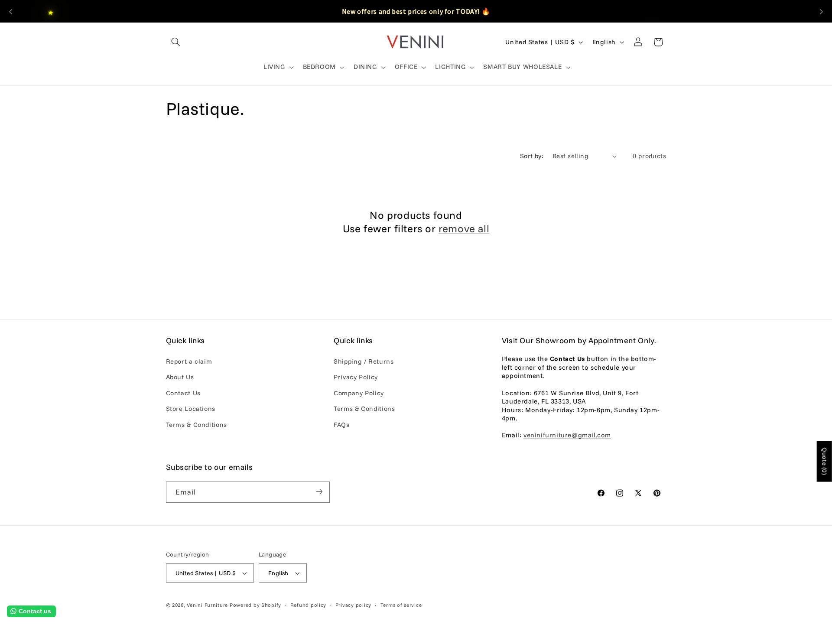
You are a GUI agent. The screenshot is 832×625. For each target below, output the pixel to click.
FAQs (342, 424)
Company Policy (359, 393)
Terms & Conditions (196, 424)
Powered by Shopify (255, 605)
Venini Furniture (208, 605)
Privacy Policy (356, 377)
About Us (180, 377)
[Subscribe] (319, 491)
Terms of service (401, 605)
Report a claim (189, 361)
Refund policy (308, 605)
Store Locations (190, 408)
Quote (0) (825, 461)
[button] (176, 42)
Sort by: (531, 156)
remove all (464, 228)
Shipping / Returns (363, 361)
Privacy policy (353, 605)
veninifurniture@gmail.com (567, 435)
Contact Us (183, 393)
